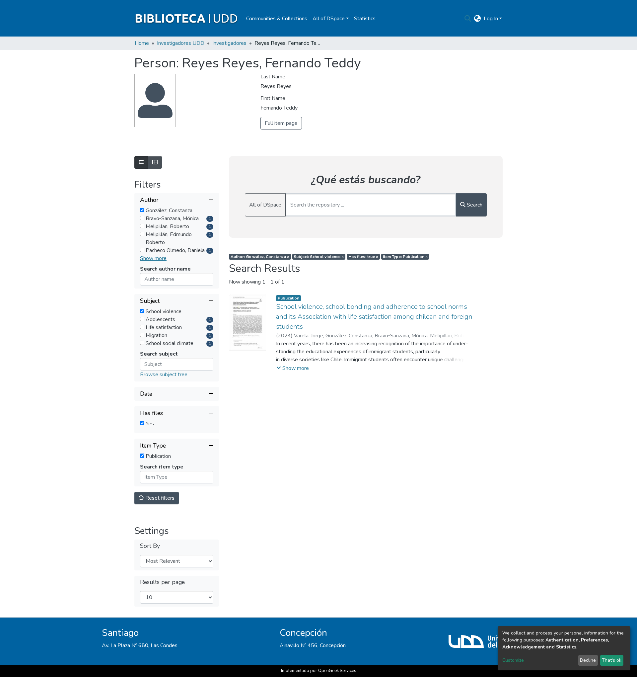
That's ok (611, 660)
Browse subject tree (163, 374)
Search (473, 205)
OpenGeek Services (337, 671)
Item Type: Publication (405, 256)
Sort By (150, 546)
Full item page (281, 123)
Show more (153, 258)
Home (142, 43)
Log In (491, 18)
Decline (588, 660)
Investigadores (229, 43)
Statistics (365, 18)
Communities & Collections (276, 18)
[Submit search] (468, 19)
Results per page (162, 582)
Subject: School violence (319, 256)
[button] (477, 19)
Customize (513, 660)
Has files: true (363, 256)
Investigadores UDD (180, 43)
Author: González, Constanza (260, 256)
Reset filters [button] (159, 498)
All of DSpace (265, 205)
